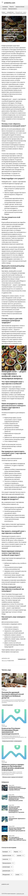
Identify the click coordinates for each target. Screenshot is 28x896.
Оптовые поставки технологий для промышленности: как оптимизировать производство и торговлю (16, 809)
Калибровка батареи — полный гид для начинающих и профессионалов (17, 788)
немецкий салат (10, 12)
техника (19, 874)
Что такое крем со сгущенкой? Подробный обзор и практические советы (17, 839)
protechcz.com (20, 893)
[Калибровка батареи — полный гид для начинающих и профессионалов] (5, 788)
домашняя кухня (8, 870)
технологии (6, 859)
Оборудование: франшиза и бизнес (17, 819)
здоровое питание (20, 6)
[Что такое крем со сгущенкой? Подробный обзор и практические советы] (5, 838)
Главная (3, 12)
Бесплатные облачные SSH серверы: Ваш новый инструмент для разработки (17, 829)
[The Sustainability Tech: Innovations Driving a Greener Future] (14, 680)
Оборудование (7, 874)
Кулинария (5, 6)
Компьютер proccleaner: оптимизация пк (11, 741)
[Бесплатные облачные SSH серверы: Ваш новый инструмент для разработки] (5, 829)
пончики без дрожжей (7, 705)
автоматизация (7, 866)
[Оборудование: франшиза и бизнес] (5, 819)
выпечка (5, 8)
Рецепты (12, 6)
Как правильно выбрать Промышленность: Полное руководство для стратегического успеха (17, 798)
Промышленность (12, 8)
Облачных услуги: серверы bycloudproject (12, 777)
